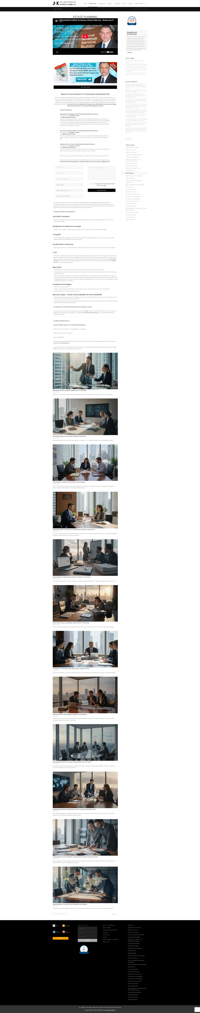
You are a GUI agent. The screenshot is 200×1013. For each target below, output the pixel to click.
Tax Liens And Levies (131, 217)
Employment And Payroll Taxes (133, 168)
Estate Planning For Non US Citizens (134, 176)
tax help (86, 311)
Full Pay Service (129, 187)
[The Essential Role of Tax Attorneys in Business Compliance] (85, 416)
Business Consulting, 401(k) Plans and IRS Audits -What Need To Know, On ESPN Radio (136, 91)
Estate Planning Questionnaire (90, 312)
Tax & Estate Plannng (131, 215)
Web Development (99, 1010)
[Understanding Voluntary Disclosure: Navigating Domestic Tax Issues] (85, 742)
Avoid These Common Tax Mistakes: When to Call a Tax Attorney (71, 623)
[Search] (145, 3)
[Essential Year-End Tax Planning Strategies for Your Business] (85, 695)
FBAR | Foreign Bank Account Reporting (135, 184)
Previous (142, 31)
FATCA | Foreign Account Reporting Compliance (134, 181)
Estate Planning (57, 9)
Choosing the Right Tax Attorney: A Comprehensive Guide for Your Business (74, 529)
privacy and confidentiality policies (62, 343)
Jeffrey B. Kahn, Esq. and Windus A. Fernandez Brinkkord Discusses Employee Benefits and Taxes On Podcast (136, 120)
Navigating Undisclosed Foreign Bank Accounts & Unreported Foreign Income (74, 809)
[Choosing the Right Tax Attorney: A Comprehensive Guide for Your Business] (85, 510)
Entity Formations (130, 170)
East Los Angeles (107, 927)
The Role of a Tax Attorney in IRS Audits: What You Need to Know (71, 668)
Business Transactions (131, 152)
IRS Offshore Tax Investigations (133, 196)
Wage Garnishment (130, 219)
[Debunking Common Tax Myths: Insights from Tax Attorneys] (85, 371)
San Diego (105, 932)
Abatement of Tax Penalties (132, 147)
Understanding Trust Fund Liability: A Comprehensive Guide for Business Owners (75, 857)
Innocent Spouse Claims (131, 191)
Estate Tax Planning (130, 178)
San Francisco (106, 934)
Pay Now (60, 938)
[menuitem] (85, 3)
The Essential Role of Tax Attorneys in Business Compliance (69, 436)
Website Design (89, 1010)
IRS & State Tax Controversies (133, 194)
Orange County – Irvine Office (110, 930)
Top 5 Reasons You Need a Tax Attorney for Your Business (69, 482)
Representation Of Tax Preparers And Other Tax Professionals (136, 209)
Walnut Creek (106, 942)
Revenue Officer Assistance (132, 212)
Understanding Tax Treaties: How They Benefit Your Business (70, 904)
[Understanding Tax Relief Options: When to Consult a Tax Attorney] (85, 557)
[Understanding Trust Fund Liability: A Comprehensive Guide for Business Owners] (85, 837)
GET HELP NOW (85, 87)
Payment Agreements (131, 206)
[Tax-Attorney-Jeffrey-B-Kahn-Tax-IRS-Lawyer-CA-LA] (64, 3)
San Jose (105, 937)
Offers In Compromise (131, 203)
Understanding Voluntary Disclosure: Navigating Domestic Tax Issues (72, 762)
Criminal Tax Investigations (132, 157)
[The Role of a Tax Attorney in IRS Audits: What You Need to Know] (85, 649)
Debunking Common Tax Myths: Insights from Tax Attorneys (70, 390)
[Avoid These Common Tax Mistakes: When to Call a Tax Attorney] (85, 603)
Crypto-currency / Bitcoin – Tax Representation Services (133, 160)
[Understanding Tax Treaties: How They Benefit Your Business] (85, 885)
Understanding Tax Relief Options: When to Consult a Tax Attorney (71, 577)
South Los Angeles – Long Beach (110, 939)
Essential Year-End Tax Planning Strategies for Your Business (70, 714)
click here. (89, 307)
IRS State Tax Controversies (132, 201)
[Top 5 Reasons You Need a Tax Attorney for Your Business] (85, 462)
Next (145, 31)
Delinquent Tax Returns (131, 165)
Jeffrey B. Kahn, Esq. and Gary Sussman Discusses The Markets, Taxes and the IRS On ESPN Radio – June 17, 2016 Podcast (136, 124)
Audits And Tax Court (131, 150)
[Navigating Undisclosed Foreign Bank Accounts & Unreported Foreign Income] (85, 790)
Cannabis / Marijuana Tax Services (134, 154)
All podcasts (128, 139)
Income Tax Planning (130, 189)
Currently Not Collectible (131, 163)
